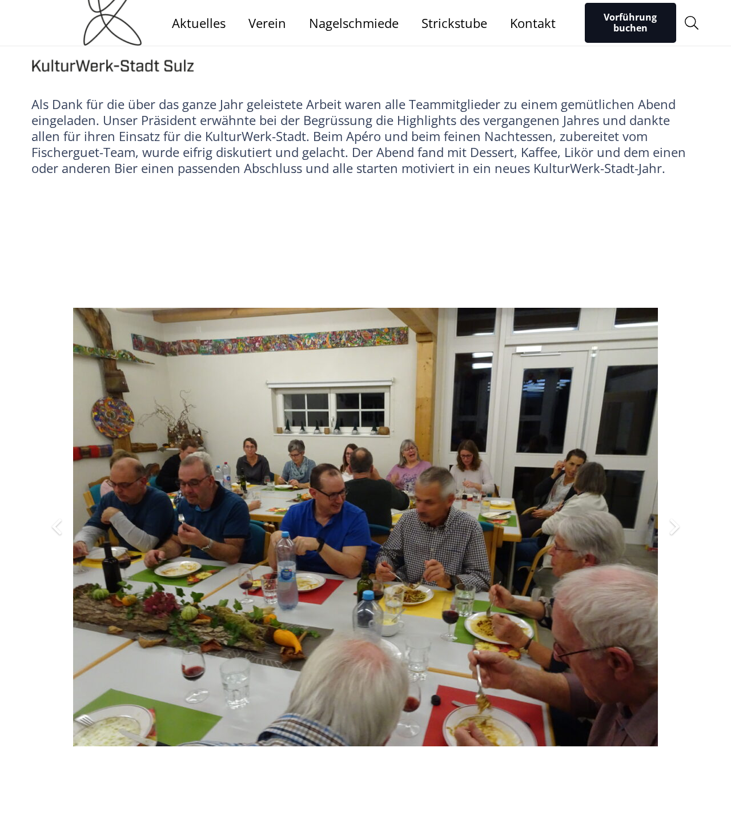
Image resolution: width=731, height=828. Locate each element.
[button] (691, 23)
